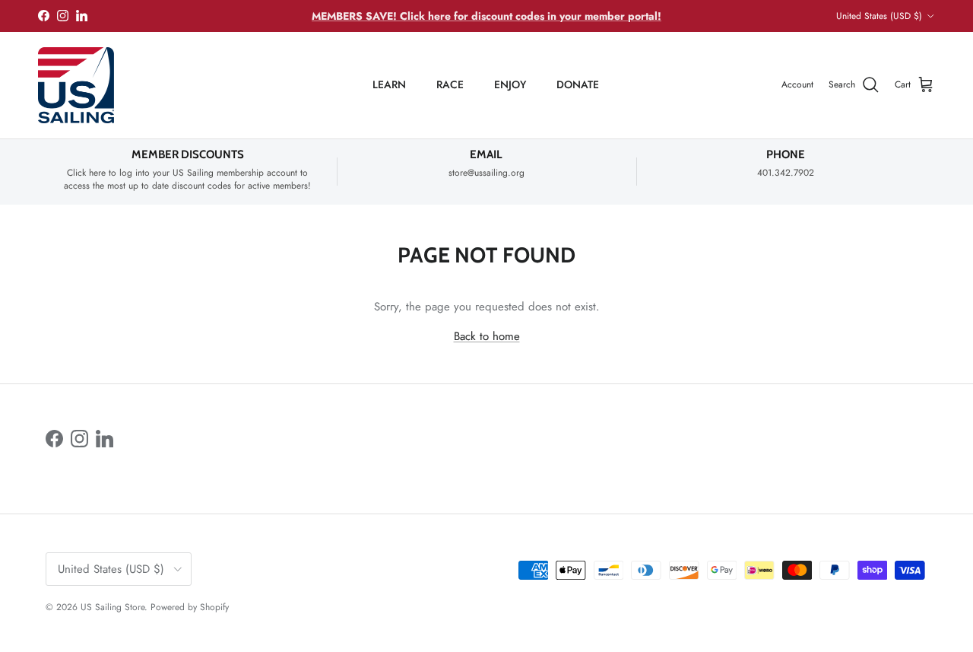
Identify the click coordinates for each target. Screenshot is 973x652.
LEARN (389, 84)
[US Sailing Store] (76, 85)
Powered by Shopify (190, 607)
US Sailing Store (112, 607)
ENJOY (510, 84)
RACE (450, 84)
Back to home (487, 336)
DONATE (577, 84)
